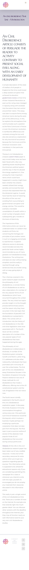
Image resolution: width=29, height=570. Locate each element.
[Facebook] (23, 540)
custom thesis (14, 157)
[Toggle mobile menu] (26, 2)
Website (5, 446)
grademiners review (9, 98)
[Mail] (23, 548)
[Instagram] (23, 544)
